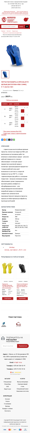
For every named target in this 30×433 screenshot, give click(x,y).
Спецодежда (7, 382)
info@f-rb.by (18, 362)
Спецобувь (7, 384)
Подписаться (23, 346)
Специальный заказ (22, 389)
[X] (9, 140)
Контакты (7, 411)
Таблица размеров (12, 100)
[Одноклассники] (5, 140)
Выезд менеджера (22, 382)
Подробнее (7, 298)
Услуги (8, 401)
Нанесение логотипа (22, 391)
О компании (7, 404)
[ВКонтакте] (2, 140)
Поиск (21, 26)
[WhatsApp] (14, 140)
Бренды (7, 406)
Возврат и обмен (7, 408)
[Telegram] (7, 140)
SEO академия (24, 426)
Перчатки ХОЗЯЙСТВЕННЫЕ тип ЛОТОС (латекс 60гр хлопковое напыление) (7, 286)
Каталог (7, 399)
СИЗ (7, 386)
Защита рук (7, 389)
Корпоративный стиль (22, 385)
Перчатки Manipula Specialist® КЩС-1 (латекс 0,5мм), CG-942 (22, 286)
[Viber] (12, 140)
